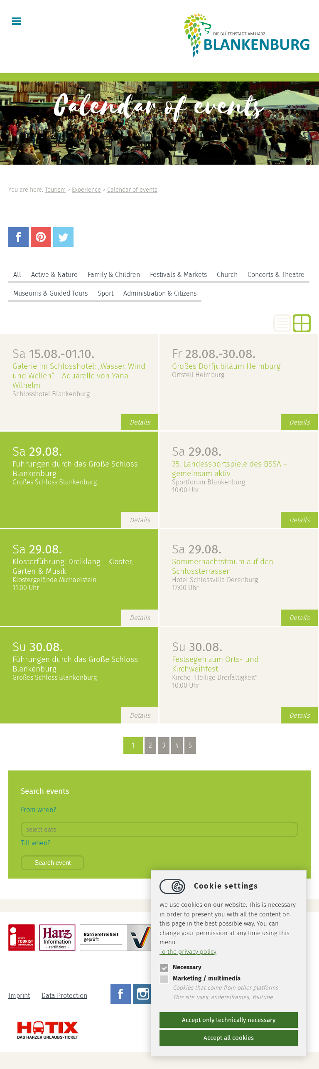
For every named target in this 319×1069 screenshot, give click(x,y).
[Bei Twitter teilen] (64, 245)
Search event (52, 862)
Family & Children (114, 275)
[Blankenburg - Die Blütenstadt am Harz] (247, 57)
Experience (86, 189)
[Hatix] (44, 1028)
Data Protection (64, 996)
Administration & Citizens (159, 293)
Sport (105, 293)
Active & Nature (54, 275)
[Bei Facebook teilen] (19, 245)
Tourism (55, 189)
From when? (38, 810)
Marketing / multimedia (206, 978)
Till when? (35, 843)
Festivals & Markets (178, 275)
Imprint (19, 996)
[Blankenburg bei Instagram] (144, 996)
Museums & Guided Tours (50, 293)
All (17, 275)
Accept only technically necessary (228, 1020)
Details (140, 422)
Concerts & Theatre (276, 275)
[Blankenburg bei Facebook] (121, 996)
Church (227, 275)
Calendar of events (132, 189)
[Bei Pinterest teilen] (42, 245)
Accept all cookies (229, 1038)
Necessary (187, 967)
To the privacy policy (188, 951)
